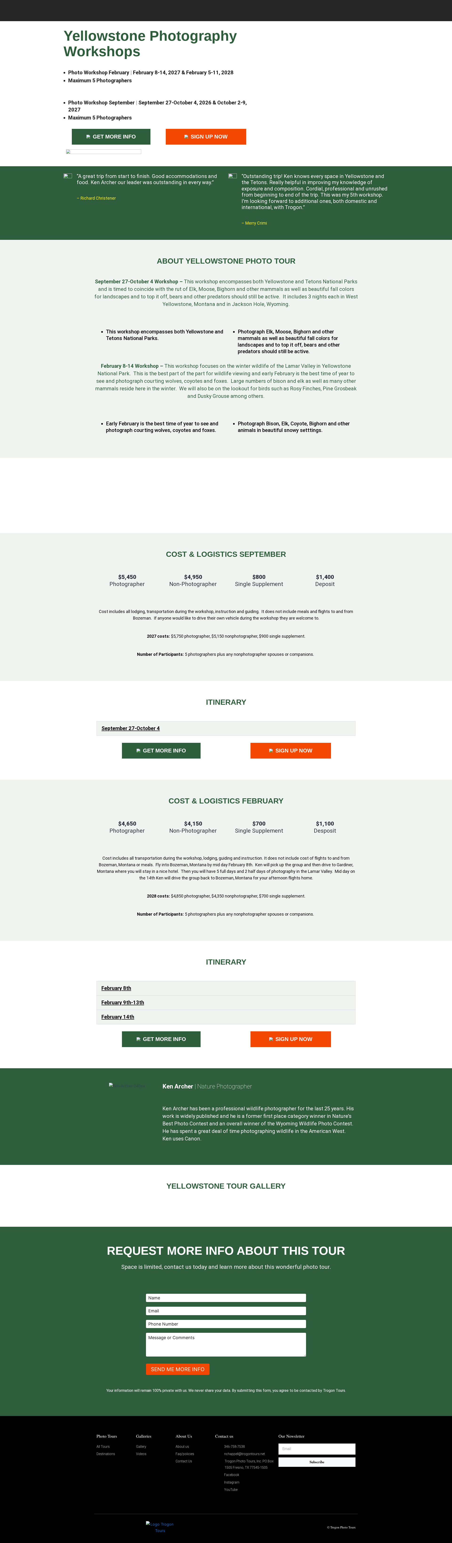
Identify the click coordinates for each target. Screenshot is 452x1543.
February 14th (117, 1017)
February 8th (116, 988)
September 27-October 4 (130, 728)
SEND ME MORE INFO (178, 1369)
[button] (226, 728)
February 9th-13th (122, 1002)
